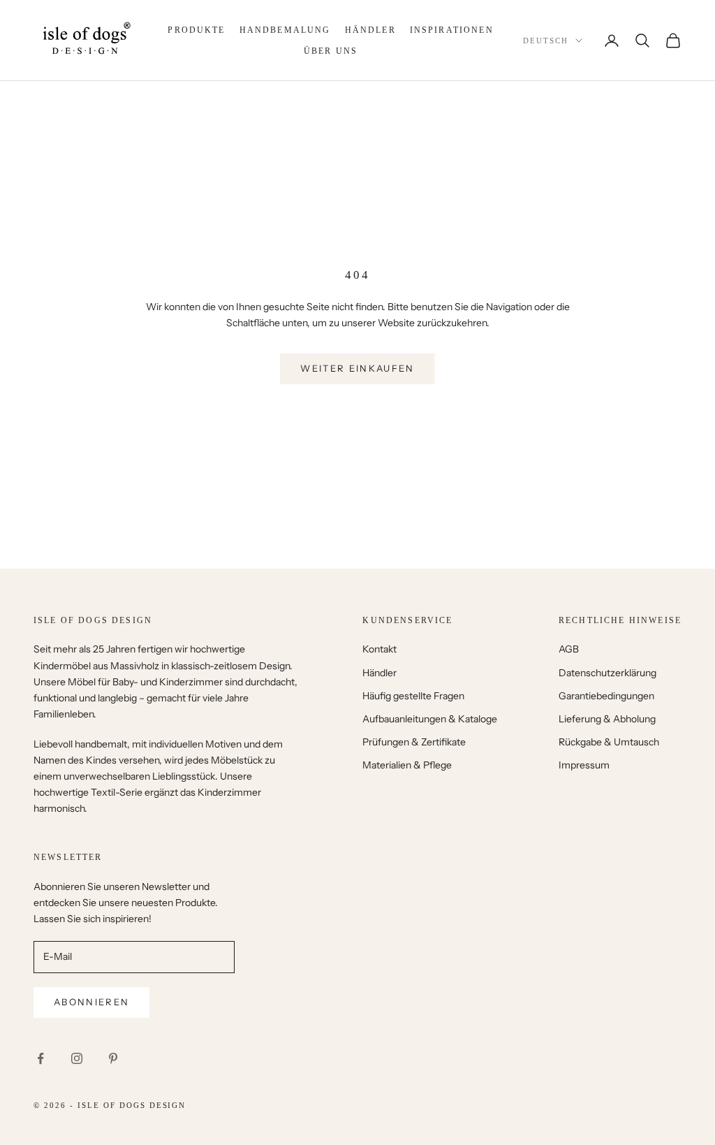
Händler (370, 30)
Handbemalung (285, 30)
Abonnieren (91, 1001)
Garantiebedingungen (606, 696)
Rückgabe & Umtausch (609, 742)
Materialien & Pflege (407, 765)
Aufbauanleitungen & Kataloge (429, 719)
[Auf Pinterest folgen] (113, 1058)
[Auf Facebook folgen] (40, 1058)
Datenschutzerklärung (607, 672)
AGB (569, 649)
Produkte (196, 30)
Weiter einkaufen (357, 368)
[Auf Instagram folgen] (77, 1058)
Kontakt (379, 649)
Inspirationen (452, 30)
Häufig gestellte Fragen (413, 696)
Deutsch (545, 40)
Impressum (584, 765)
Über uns (331, 51)
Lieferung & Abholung (607, 719)
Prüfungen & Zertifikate (414, 742)
